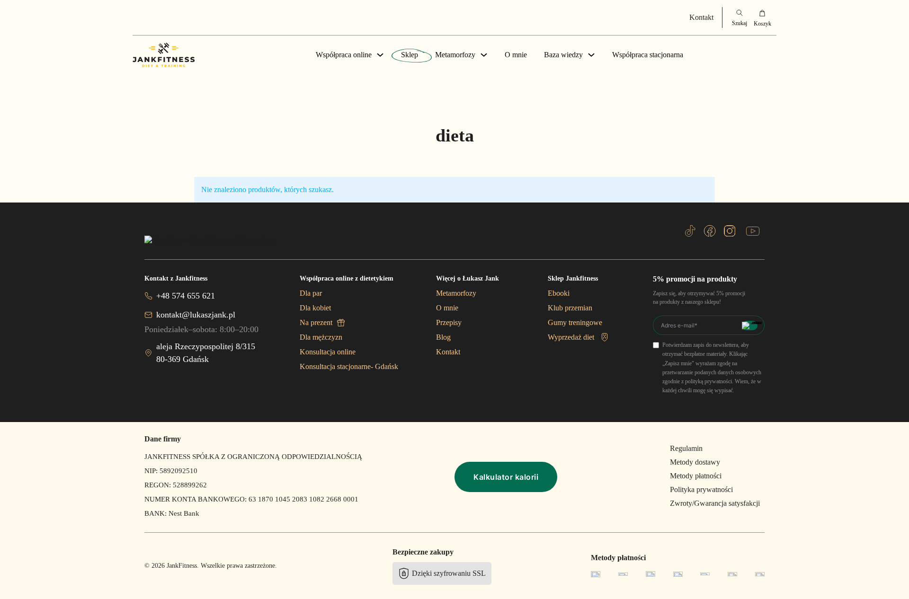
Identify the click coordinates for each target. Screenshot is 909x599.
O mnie (516, 55)
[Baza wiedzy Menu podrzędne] (591, 55)
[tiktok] (690, 231)
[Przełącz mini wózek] (762, 17)
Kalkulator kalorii (505, 477)
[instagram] (729, 231)
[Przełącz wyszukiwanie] (739, 17)
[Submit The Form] (750, 325)
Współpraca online (344, 55)
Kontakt (701, 17)
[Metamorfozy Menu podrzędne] (484, 55)
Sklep (409, 55)
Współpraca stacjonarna (647, 55)
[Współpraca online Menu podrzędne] (380, 55)
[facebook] (710, 231)
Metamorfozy (455, 55)
